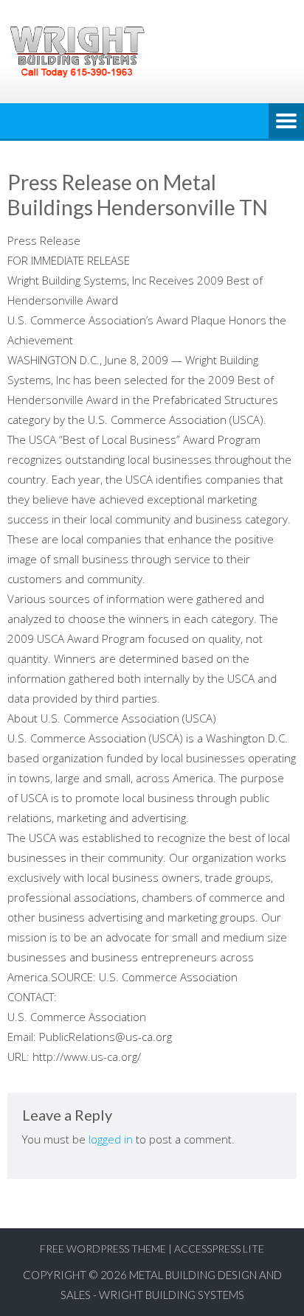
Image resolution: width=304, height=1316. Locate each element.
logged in (111, 1139)
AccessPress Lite (219, 1248)
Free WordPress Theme (103, 1248)
